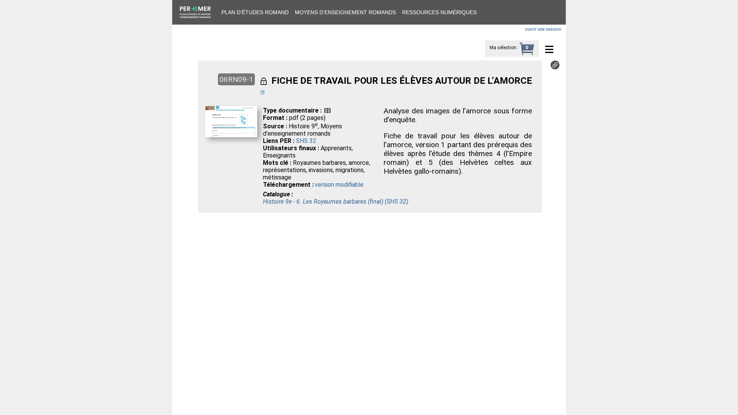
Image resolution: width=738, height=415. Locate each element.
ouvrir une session (543, 29)
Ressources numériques (439, 12)
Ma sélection (503, 47)
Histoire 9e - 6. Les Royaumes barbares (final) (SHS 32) (335, 201)
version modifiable (339, 184)
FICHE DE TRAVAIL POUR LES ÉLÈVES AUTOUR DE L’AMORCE (401, 80)
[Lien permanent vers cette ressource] (555, 67)
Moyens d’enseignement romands (345, 12)
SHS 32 (306, 140)
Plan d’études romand (255, 12)
